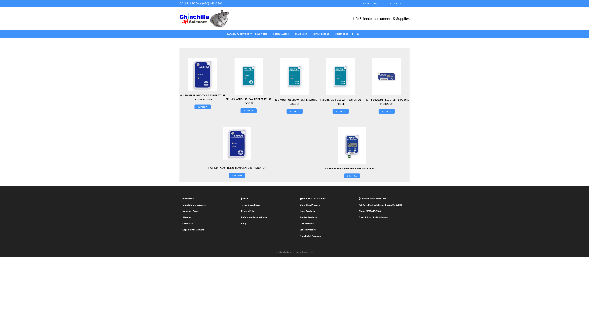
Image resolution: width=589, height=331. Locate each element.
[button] (358, 34)
